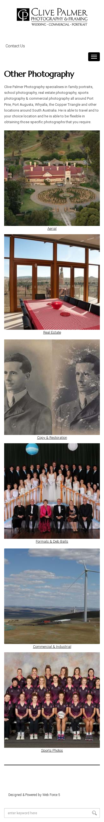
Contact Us (15, 46)
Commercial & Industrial (52, 647)
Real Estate (52, 332)
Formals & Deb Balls (52, 541)
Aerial (52, 228)
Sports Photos (52, 750)
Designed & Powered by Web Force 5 (34, 795)
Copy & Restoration (52, 438)
